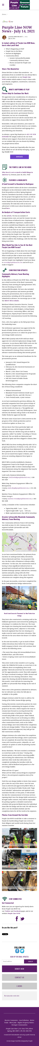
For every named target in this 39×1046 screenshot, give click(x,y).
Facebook (17, 911)
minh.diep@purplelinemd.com (18, 488)
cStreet (19, 1037)
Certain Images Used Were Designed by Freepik (19, 1041)
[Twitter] (22, 918)
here (8, 208)
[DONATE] (19, 157)
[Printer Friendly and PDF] (8, 22)
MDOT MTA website (12, 301)
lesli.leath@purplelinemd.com (19, 477)
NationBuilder (15, 1034)
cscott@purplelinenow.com (13, 262)
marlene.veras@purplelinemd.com (20, 499)
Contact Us (19, 977)
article (9, 216)
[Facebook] (16, 918)
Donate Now (19, 969)
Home (4, 14)
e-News (19, 986)
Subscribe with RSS (12, 996)
